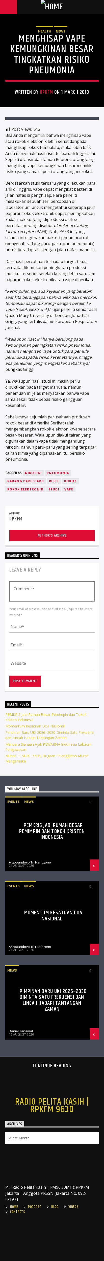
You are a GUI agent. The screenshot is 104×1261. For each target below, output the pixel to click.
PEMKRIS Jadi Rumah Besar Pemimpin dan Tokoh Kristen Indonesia (52, 831)
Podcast (34, 1207)
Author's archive (52, 535)
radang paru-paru (25, 481)
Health (44, 31)
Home (14, 1207)
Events (13, 801)
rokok (70, 481)
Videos (73, 1207)
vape (68, 489)
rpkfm (46, 92)
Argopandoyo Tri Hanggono (30, 862)
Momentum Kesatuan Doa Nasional (35, 726)
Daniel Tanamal (21, 1031)
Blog (55, 1207)
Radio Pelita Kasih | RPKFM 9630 (52, 1105)
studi (53, 489)
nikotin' (33, 473)
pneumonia (58, 473)
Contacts (17, 1212)
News (60, 31)
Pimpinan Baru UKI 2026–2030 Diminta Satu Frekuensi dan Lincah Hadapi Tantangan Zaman (53, 1000)
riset (54, 481)
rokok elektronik (25, 489)
